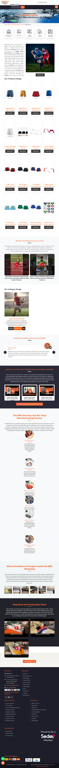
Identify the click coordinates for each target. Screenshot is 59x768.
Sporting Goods (9, 728)
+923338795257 (14, 685)
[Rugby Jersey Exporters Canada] (17, 304)
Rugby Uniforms (20, 24)
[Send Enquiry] (3, 763)
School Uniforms (27, 676)
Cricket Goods (26, 680)
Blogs (24, 689)
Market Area (26, 695)
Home (5, 24)
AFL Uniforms (9, 705)
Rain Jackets (35, 716)
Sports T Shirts (35, 703)
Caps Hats (34, 707)
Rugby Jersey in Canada (16, 319)
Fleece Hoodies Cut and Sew (39, 709)
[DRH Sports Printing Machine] (51, 589)
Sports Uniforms (12, 24)
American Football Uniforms (13, 707)
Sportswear (34, 700)
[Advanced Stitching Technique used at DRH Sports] (42, 627)
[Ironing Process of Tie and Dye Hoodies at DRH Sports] (16, 627)
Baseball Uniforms (10, 712)
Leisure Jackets (36, 712)
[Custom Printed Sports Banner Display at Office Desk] (34, 589)
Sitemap (25, 693)
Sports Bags (35, 720)
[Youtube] (9, 697)
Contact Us (26, 691)
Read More (11, 328)
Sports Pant (35, 705)
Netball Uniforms (10, 720)
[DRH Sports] (5, 3)
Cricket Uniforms (10, 716)
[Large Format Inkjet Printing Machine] (42, 589)
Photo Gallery (26, 684)
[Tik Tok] (12, 697)
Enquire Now (40, 75)
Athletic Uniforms (10, 709)
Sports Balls (26, 678)
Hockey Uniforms (10, 718)
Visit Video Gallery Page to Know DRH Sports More (29, 404)
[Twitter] (6, 697)
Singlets (34, 718)
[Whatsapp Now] (3, 758)
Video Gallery (26, 686)
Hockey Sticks (26, 682)
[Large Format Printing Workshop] (25, 589)
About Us (25, 673)
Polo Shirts (34, 714)
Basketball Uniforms (11, 714)
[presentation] (5, 352)
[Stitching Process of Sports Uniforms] (16, 648)
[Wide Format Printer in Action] (17, 589)
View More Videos (28, 661)
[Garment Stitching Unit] (8, 589)
